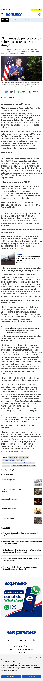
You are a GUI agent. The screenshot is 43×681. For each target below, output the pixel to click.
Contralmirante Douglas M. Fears (23, 466)
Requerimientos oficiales (21, 649)
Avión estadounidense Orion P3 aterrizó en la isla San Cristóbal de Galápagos (28, 258)
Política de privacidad (35, 657)
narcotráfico (24, 457)
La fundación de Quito (9, 508)
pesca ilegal (13, 457)
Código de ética (21, 646)
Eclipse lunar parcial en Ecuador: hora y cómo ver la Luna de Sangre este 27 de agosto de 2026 (22, 551)
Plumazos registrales (8, 480)
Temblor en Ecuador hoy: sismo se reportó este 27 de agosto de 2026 (20, 534)
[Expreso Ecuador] (21, 635)
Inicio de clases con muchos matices (11, 490)
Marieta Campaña (8, 97)
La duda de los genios (9, 499)
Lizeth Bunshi (30, 20)
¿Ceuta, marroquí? (8, 518)
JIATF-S (6, 466)
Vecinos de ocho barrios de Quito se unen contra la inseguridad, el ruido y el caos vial (20, 568)
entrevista (20, 460)
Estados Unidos (9, 460)
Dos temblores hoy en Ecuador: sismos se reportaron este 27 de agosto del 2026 (22, 542)
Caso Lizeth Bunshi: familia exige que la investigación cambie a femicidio (21, 559)
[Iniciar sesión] (40, 14)
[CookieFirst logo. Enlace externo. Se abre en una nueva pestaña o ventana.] (2, 659)
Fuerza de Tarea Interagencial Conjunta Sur (18, 463)
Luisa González (16, 20)
